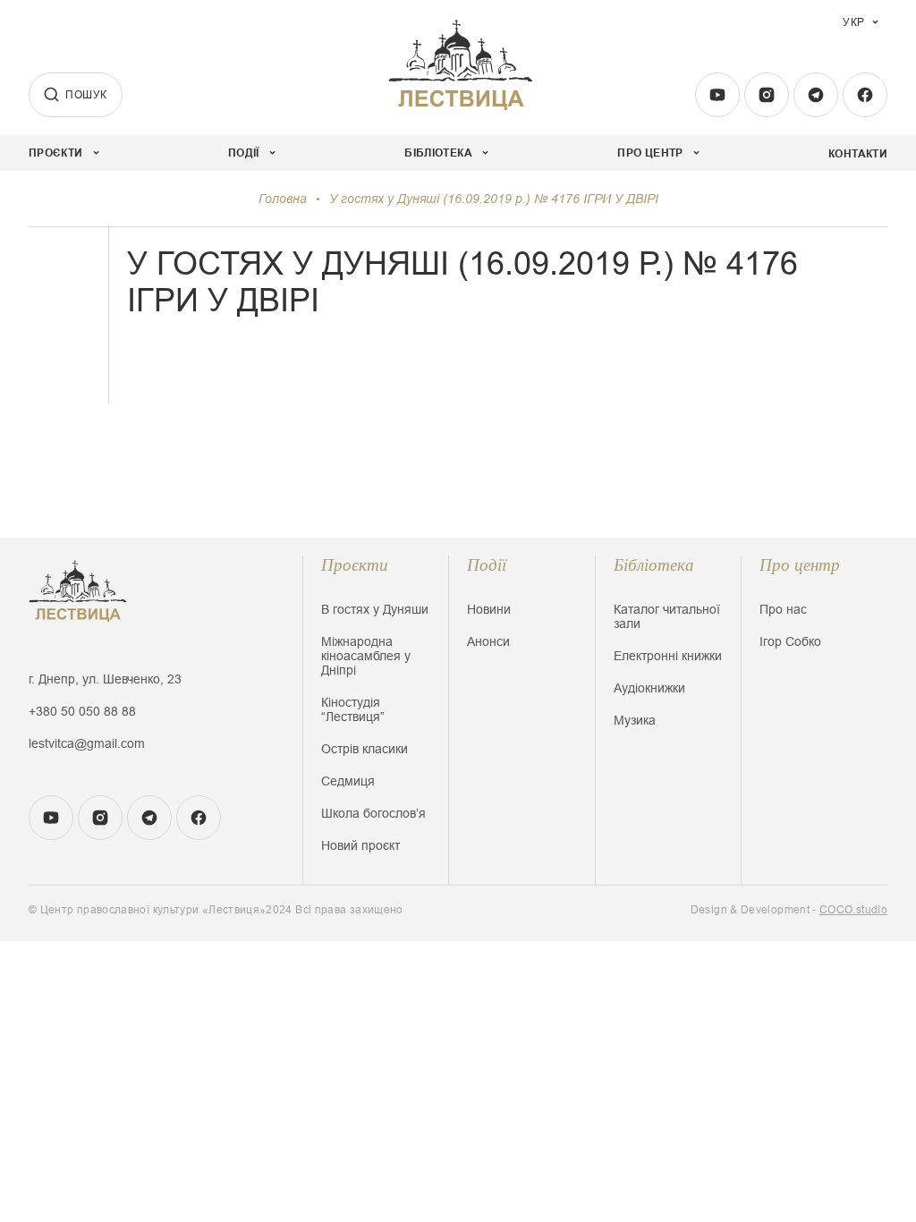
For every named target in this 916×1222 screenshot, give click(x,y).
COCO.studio (853, 910)
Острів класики (364, 749)
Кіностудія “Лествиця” (353, 709)
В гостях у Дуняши (374, 609)
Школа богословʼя (373, 813)
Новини (489, 609)
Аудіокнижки (649, 688)
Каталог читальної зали (667, 616)
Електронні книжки (668, 656)
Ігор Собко (790, 641)
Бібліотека (654, 565)
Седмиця (348, 781)
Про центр (799, 565)
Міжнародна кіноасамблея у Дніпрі (366, 655)
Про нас (783, 609)
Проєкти (354, 565)
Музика (635, 720)
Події (486, 565)
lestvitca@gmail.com (87, 743)
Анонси (488, 641)
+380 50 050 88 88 (82, 711)
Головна (283, 198)
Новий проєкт (360, 845)
